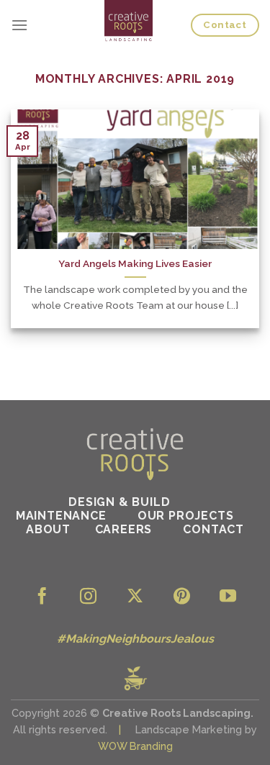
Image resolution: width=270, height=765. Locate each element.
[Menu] (19, 24)
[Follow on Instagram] (88, 597)
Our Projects (186, 515)
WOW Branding (135, 746)
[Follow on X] (135, 597)
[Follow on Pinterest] (182, 597)
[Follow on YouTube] (228, 597)
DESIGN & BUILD (121, 502)
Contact (213, 529)
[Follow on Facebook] (42, 597)
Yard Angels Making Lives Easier (135, 263)
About (48, 529)
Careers (124, 529)
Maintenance (61, 515)
